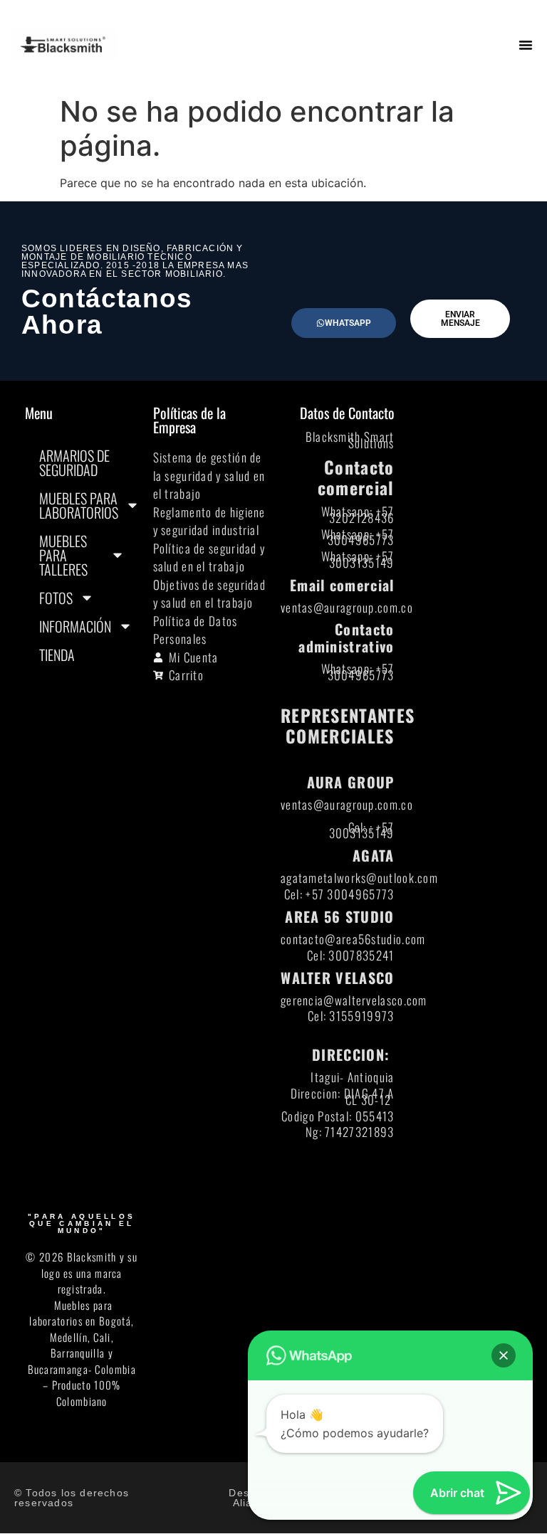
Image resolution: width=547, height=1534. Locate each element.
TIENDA (57, 654)
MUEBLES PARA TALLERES (63, 555)
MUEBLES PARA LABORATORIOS (78, 505)
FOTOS (56, 597)
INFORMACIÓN (75, 626)
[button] (525, 44)
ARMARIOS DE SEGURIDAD (74, 462)
